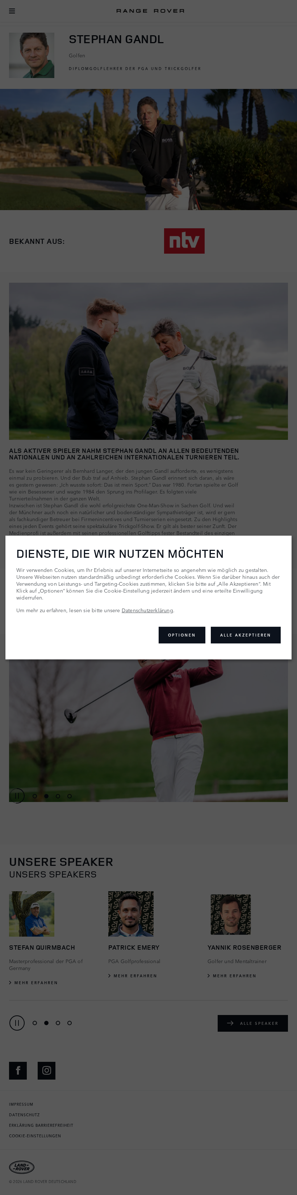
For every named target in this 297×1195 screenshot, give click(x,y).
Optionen (182, 635)
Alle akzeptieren (245, 635)
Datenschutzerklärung (147, 610)
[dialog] (148, 598)
